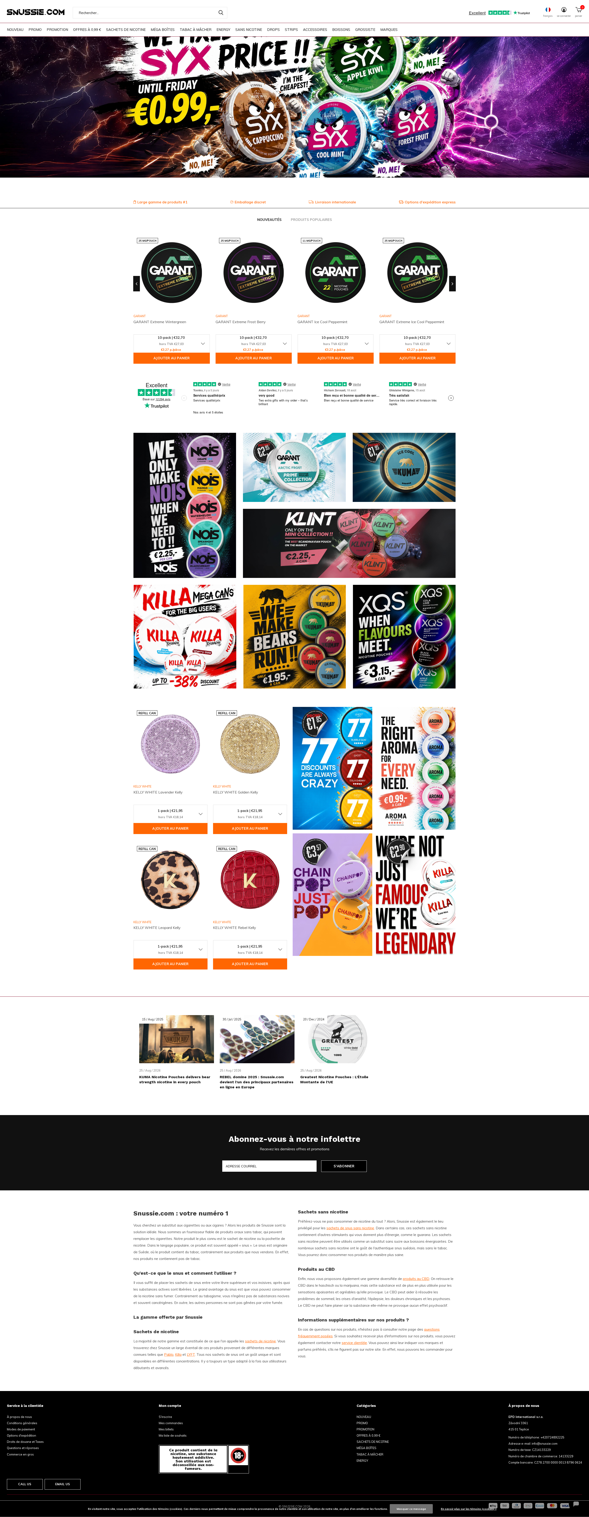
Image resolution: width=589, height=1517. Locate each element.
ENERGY (223, 29)
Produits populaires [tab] (311, 219)
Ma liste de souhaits (173, 1435)
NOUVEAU (15, 29)
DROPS (273, 29)
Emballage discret (250, 202)
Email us (62, 1484)
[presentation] (136, 284)
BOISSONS (341, 29)
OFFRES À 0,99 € (87, 29)
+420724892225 (552, 1437)
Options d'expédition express (430, 202)
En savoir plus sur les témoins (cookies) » (469, 1509)
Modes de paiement (21, 1429)
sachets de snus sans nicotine (350, 1228)
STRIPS (291, 29)
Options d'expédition (21, 1435)
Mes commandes (171, 1423)
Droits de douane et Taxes (25, 1442)
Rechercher (220, 12)
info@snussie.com (544, 1443)
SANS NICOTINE (248, 29)
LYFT (191, 1354)
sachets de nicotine (260, 1341)
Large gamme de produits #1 (162, 202)
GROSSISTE (365, 29)
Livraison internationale (335, 202)
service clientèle (354, 1343)
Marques (389, 29)
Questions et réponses (23, 1448)
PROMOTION (57, 29)
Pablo (168, 1354)
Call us (24, 1484)
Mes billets (166, 1429)
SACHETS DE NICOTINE (126, 29)
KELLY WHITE (142, 786)
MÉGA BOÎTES (163, 29)
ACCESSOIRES (315, 29)
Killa (178, 1354)
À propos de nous (19, 1417)
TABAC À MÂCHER (195, 29)
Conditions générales (22, 1423)
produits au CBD (416, 1279)
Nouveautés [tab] (269, 219)
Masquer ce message (411, 1509)
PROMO (35, 29)
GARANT (222, 316)
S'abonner (344, 1166)
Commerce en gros (20, 1454)
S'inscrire (165, 1417)
